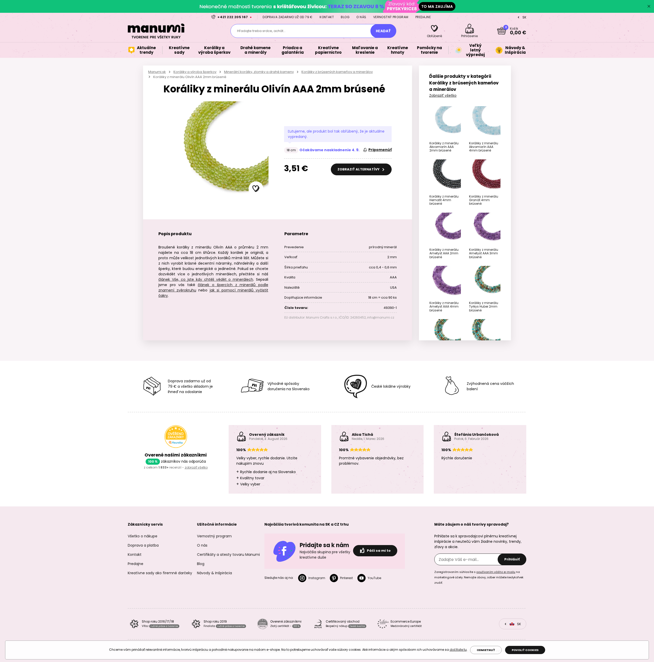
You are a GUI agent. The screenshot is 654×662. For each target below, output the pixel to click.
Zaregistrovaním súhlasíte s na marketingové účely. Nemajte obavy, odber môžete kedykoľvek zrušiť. (478, 577)
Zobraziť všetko (443, 95)
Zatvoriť (648, 6)
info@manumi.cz (380, 317)
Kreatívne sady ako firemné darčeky (160, 573)
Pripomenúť (380, 149)
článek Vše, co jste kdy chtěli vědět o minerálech (205, 279)
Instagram (316, 578)
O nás (361, 17)
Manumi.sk (157, 71)
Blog (345, 17)
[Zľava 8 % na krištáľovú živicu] (327, 6)
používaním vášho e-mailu (495, 572)
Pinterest (346, 578)
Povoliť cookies (525, 650)
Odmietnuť (486, 650)
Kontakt (327, 17)
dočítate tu (458, 649)
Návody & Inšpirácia (214, 573)
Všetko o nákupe (142, 536)
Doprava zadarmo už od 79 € (287, 17)
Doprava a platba (143, 545)
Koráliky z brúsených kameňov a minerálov (337, 71)
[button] (256, 188)
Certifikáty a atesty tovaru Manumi (228, 554)
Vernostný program (390, 17)
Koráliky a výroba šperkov (194, 71)
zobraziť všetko (196, 467)
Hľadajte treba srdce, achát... (261, 30)
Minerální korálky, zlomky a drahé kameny (259, 71)
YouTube (374, 578)
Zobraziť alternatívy (358, 169)
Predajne (423, 17)
